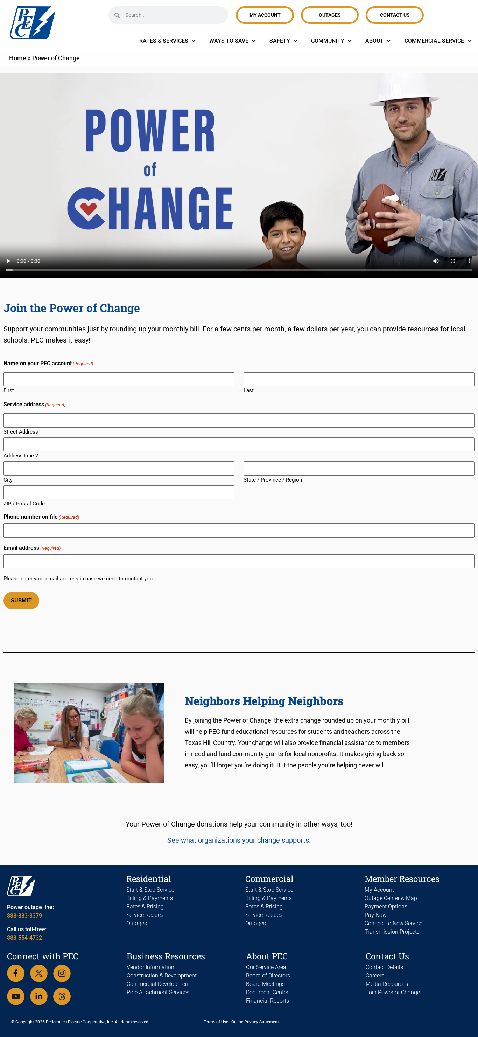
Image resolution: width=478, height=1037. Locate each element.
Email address (32, 548)
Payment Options (386, 906)
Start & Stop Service (150, 889)
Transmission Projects (392, 931)
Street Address (20, 432)
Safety (279, 40)
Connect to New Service (393, 923)
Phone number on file (41, 517)
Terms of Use (216, 1021)
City (8, 480)
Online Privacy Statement (255, 1021)
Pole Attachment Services (158, 992)
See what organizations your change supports (238, 840)
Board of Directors (268, 975)
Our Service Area (266, 967)
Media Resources (387, 984)
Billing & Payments (149, 898)
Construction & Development (162, 975)
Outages (136, 923)
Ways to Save (228, 40)
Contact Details (384, 967)
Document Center (267, 992)
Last (249, 390)
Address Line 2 (20, 455)
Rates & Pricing (145, 906)
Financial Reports (267, 1000)
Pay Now (376, 915)
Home (17, 58)
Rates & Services (163, 40)
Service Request (145, 915)
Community (327, 40)
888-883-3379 (24, 915)
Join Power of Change (393, 992)
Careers (375, 975)
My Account (379, 889)
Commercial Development (158, 984)
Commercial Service (434, 40)
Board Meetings (265, 984)
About (374, 40)
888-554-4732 (24, 937)
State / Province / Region (273, 480)
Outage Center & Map (391, 898)
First (8, 390)
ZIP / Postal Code (24, 503)
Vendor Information (150, 967)
